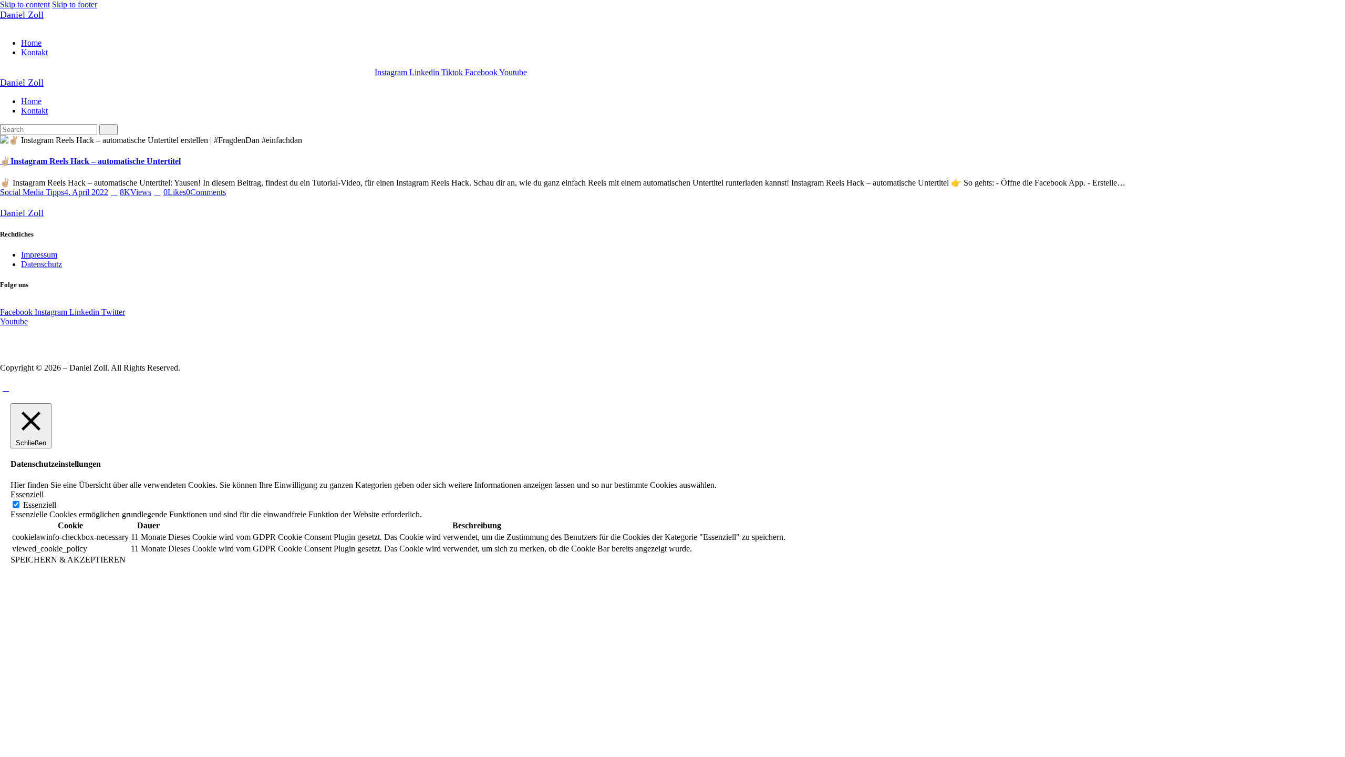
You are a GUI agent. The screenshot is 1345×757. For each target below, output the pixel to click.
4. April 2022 (86, 192)
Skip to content (25, 4)
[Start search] (108, 129)
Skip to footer (74, 4)
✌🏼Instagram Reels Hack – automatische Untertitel (90, 161)
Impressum (39, 254)
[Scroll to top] (6, 387)
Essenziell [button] (27, 494)
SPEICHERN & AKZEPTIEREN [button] (68, 559)
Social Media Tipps (32, 192)
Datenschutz (41, 264)
